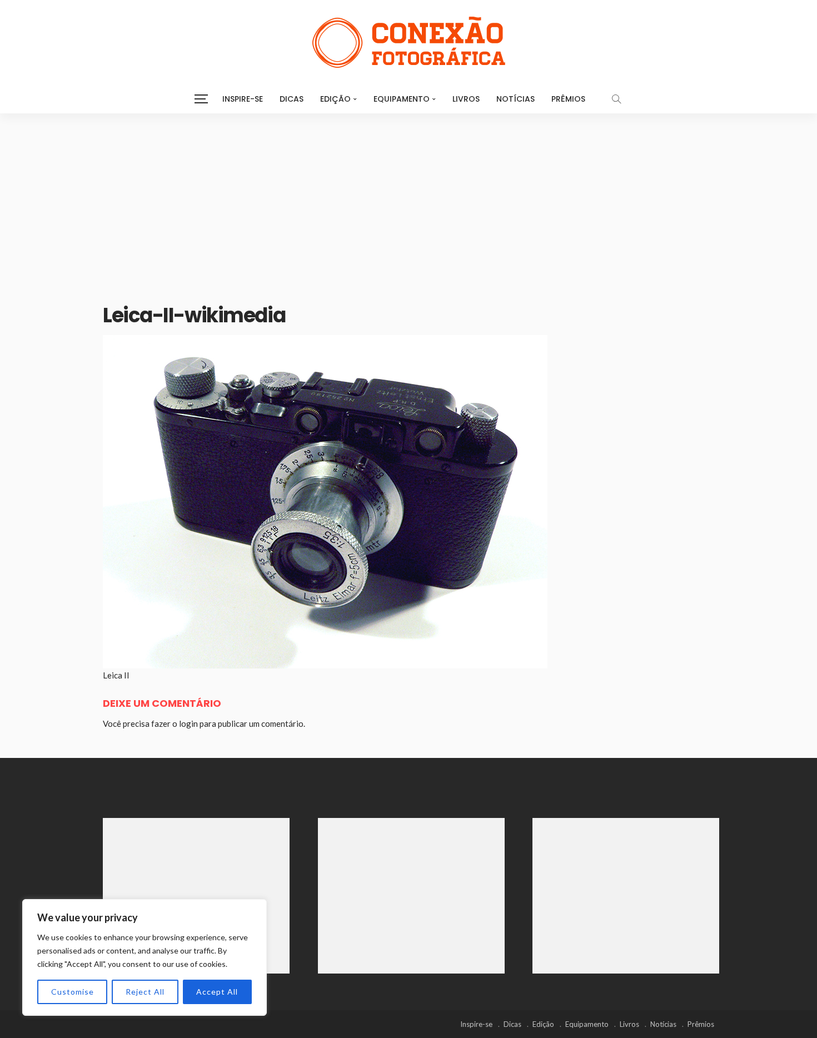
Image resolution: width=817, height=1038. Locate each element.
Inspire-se (242, 98)
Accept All (217, 991)
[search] (616, 98)
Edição (335, 98)
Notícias (515, 98)
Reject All (145, 991)
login (188, 723)
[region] (144, 957)
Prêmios (568, 98)
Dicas (291, 98)
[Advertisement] (408, 197)
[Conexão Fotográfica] (408, 42)
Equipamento (401, 98)
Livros (466, 98)
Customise (72, 991)
